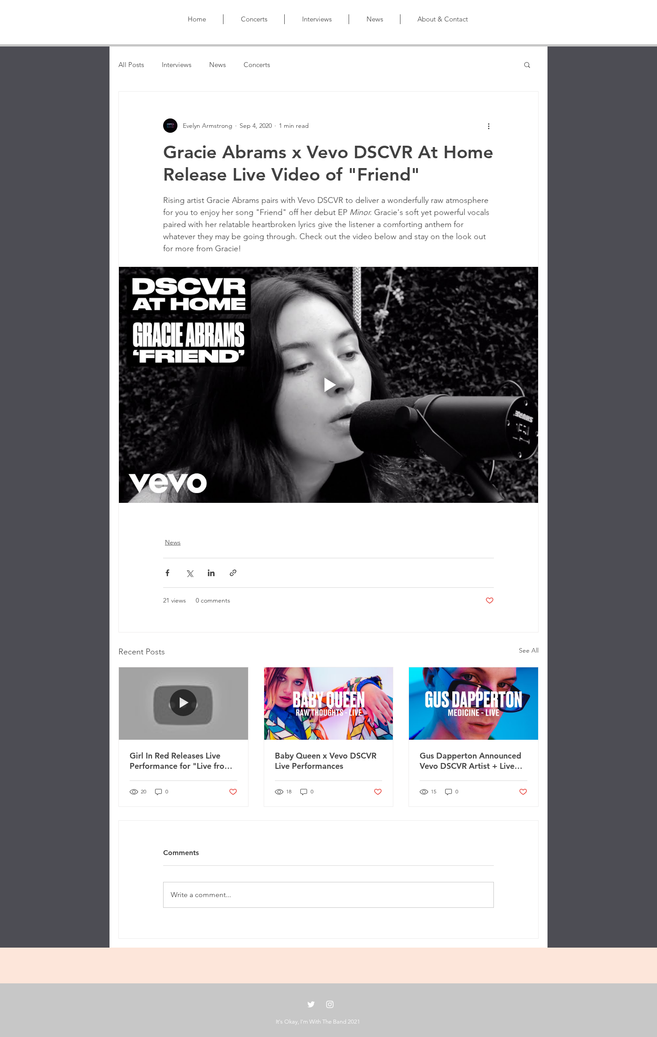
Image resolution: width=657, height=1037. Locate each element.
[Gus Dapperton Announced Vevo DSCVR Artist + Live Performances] (473, 703)
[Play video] (328, 385)
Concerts (257, 64)
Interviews (176, 64)
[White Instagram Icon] (330, 1004)
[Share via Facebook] (167, 573)
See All (529, 650)
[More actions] (488, 125)
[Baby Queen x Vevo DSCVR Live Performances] (328, 703)
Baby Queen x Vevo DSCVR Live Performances (325, 760)
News (217, 64)
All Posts (131, 64)
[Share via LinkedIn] (211, 573)
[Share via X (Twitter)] (189, 573)
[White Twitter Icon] (311, 1004)
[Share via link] (233, 573)
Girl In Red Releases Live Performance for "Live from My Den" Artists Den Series (181, 760)
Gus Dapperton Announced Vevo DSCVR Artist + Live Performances (470, 760)
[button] (527, 64)
